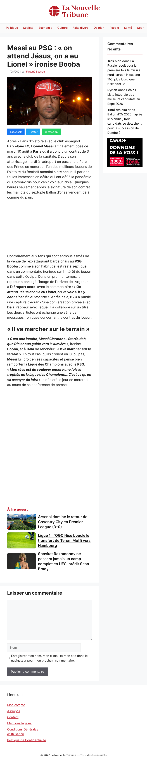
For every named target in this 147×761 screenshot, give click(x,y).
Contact (12, 717)
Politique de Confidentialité (26, 740)
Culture (62, 27)
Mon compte (16, 705)
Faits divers (81, 27)
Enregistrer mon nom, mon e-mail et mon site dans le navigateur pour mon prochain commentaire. (49, 658)
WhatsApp (51, 131)
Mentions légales (19, 723)
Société (28, 27)
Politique (12, 27)
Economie (45, 27)
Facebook (16, 131)
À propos (13, 711)
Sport (141, 27)
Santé (128, 27)
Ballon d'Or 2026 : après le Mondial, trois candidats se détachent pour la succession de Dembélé (124, 123)
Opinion (99, 27)
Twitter (33, 131)
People (114, 27)
